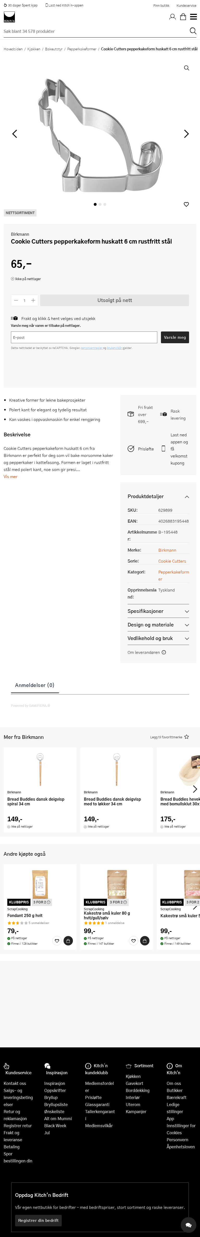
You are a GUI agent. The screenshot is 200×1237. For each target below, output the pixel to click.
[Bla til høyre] (185, 134)
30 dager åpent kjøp (23, 5)
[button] (186, 204)
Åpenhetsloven (181, 1147)
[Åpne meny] (193, 17)
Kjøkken (33, 49)
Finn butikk (161, 5)
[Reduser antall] (16, 300)
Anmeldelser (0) (35, 685)
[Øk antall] (33, 300)
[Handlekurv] (183, 17)
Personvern (177, 1140)
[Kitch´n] (9, 17)
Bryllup (51, 1097)
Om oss (174, 1083)
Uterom (133, 1104)
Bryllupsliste (56, 1104)
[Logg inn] (172, 17)
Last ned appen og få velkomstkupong (179, 449)
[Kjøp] (68, 940)
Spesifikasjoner (145, 611)
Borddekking (137, 1090)
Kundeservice (186, 5)
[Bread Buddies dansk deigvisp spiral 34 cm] (40, 769)
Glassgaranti (97, 1104)
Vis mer (10, 476)
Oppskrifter (55, 1090)
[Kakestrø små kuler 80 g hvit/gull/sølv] (116, 886)
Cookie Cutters (172, 561)
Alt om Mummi (58, 1118)
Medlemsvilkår (99, 1126)
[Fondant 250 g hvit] (40, 886)
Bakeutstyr (54, 49)
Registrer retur (18, 1126)
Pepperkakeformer (81, 49)
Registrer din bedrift (38, 1220)
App (170, 1118)
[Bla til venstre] (14, 134)
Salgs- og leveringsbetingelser (18, 1097)
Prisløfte (146, 449)
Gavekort (134, 1083)
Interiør (133, 1097)
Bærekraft (176, 1097)
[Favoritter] (57, 940)
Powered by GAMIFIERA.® (30, 705)
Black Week (55, 1126)
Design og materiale (151, 624)
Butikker (175, 1090)
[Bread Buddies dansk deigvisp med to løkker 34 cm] (116, 769)
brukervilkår (115, 348)
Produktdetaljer (146, 496)
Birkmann (20, 234)
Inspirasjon (54, 1083)
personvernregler (92, 348)
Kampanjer (136, 1111)
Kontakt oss (15, 1083)
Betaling (12, 1147)
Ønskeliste (54, 1111)
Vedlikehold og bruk (150, 638)
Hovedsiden (13, 49)
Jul (47, 1133)
